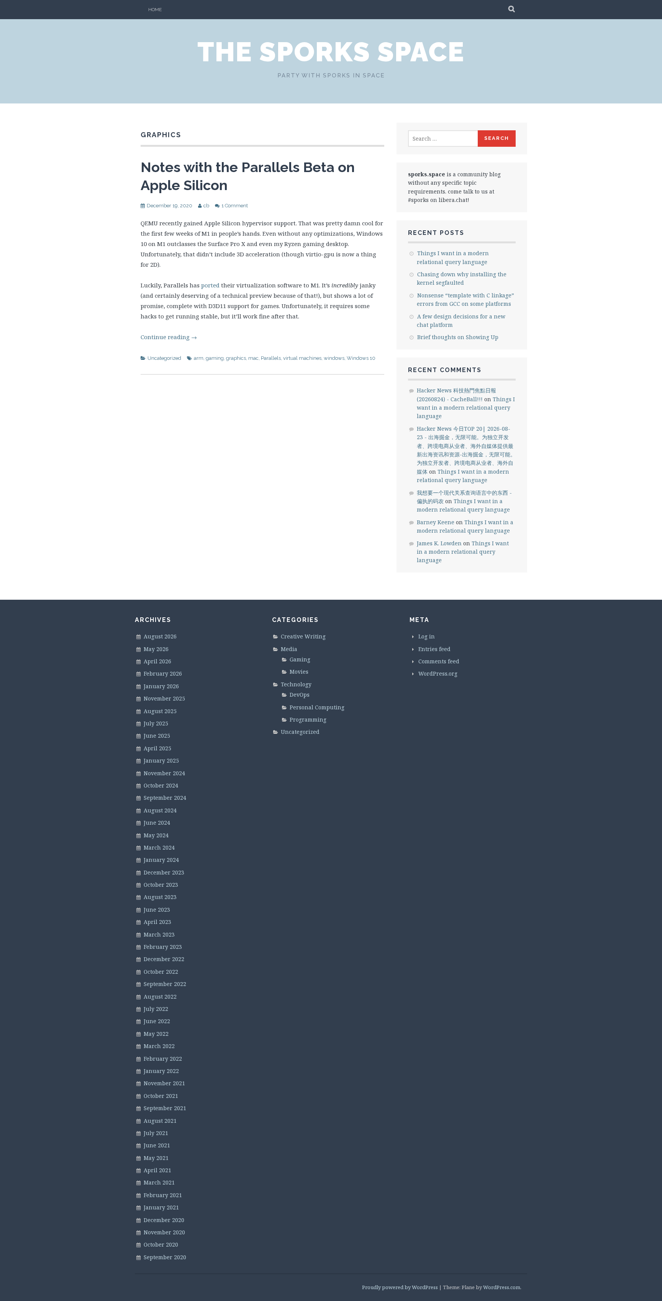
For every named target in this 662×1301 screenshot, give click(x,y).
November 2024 (164, 773)
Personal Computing (317, 707)
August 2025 (160, 711)
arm (198, 358)
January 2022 (161, 1071)
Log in (426, 636)
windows (334, 358)
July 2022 (156, 1008)
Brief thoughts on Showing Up (457, 337)
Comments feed (438, 661)
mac (253, 358)
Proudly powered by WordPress (400, 1287)
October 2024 (161, 785)
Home (155, 9)
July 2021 (156, 1133)
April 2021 (157, 1170)
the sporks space (331, 51)
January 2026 (161, 686)
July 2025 (156, 723)
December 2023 (164, 872)
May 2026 (156, 649)
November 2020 (164, 1232)
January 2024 (161, 859)
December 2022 (164, 959)
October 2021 (161, 1095)
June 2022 (157, 1021)
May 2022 (156, 1033)
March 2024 (159, 847)
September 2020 (165, 1257)
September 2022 (165, 984)
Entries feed (434, 649)
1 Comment (234, 205)
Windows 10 (361, 358)
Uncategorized (164, 358)
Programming (308, 719)
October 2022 (161, 971)
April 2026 (157, 661)
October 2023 (161, 884)
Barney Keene (435, 522)
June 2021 (157, 1145)
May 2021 (156, 1158)
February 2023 (163, 946)
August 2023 (160, 897)
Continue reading (169, 337)
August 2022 (160, 996)
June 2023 (157, 909)
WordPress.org (437, 673)
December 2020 (164, 1220)
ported (210, 285)
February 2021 (163, 1195)
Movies (299, 671)
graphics (236, 358)
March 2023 (159, 934)
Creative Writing (303, 636)
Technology (296, 684)
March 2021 (159, 1182)
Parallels (271, 358)
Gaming (300, 659)
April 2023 (157, 921)
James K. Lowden (439, 543)
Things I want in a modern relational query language (466, 407)
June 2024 (157, 822)
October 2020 (161, 1244)
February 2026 (163, 673)
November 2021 (164, 1083)
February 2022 (163, 1058)
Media (289, 649)
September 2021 (165, 1108)
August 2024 (160, 810)
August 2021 (160, 1120)
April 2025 (157, 748)
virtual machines (302, 358)
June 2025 (157, 735)
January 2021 (161, 1207)
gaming (215, 358)
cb (206, 205)
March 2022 (159, 1046)
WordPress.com (501, 1287)
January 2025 (161, 760)
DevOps (300, 694)
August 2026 (160, 636)
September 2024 (165, 797)
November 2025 (164, 698)
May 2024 (156, 835)
